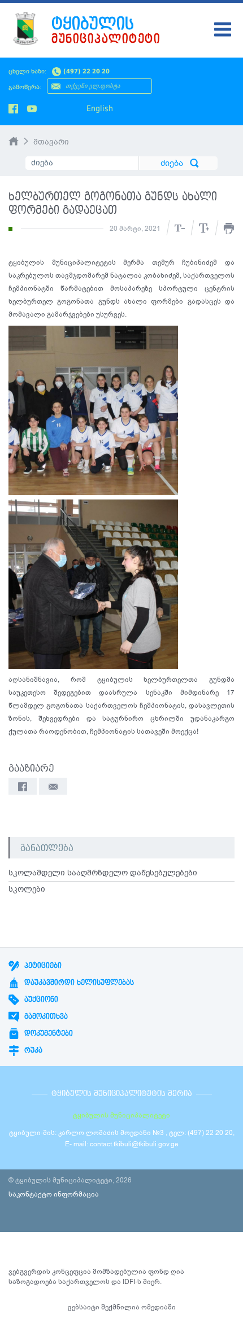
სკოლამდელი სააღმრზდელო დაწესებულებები (102, 873)
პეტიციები (42, 966)
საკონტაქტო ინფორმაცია (53, 1194)
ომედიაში (158, 1307)
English (99, 108)
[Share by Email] (53, 786)
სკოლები (26, 889)
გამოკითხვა (45, 1016)
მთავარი (51, 142)
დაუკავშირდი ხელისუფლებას (78, 983)
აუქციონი (40, 999)
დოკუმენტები (47, 1033)
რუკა (32, 1050)
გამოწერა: (24, 87)
